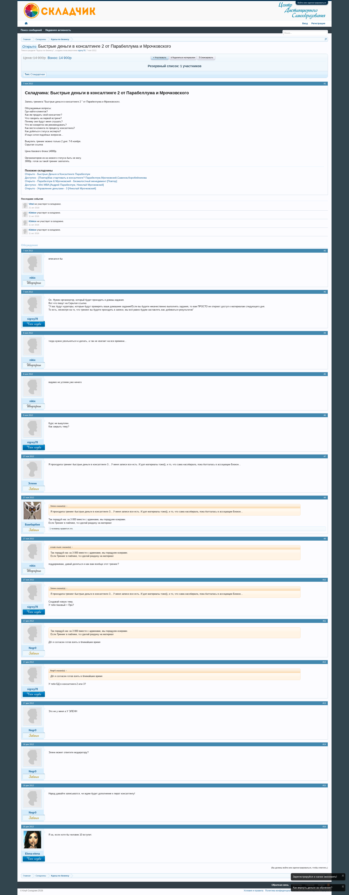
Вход (305, 23)
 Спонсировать (206, 58)
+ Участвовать (159, 58)
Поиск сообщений (31, 30)
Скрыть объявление (343, 875)
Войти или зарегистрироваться (312, 3)
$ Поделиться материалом (183, 58)
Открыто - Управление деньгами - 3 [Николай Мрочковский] (60, 188)
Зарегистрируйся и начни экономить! (315, 876)
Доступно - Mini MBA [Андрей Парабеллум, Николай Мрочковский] (64, 184)
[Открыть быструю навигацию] (325, 39)
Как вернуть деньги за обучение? (312, 887)
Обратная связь (280, 885)
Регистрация (318, 23)
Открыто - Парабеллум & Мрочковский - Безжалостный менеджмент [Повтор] (71, 181)
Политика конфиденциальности (281, 890)
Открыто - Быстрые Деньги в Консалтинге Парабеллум (57, 174)
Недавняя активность (58, 30)
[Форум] (26, 23)
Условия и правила (253, 890)
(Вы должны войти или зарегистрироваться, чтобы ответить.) (299, 868)
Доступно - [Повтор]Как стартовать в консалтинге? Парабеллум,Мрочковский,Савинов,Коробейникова (86, 177)
